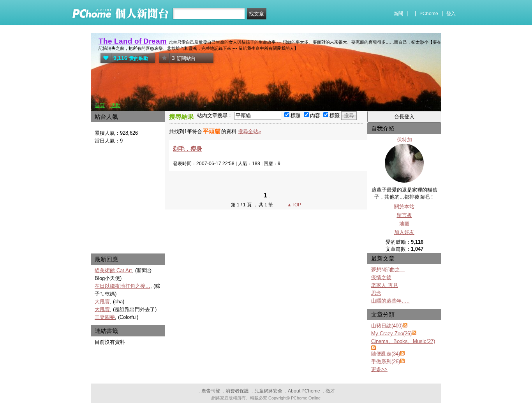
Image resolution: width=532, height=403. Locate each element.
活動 (115, 105)
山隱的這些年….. (390, 301)
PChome (428, 13)
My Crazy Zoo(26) (391, 333)
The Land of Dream (133, 41)
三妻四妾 (105, 317)
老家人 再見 (384, 285)
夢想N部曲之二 (388, 270)
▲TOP (293, 205)
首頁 (100, 105)
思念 (376, 293)
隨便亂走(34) (385, 354)
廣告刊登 (210, 391)
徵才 (330, 391)
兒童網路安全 (268, 391)
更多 (379, 369)
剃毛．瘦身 (187, 148)
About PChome (304, 391)
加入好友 (404, 232)
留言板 (404, 215)
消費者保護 (237, 391)
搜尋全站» (249, 131)
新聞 (398, 13)
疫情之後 (381, 277)
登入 (451, 13)
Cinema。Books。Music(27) (403, 341)
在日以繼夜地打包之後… (122, 286)
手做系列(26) (385, 361)
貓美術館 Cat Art (113, 270)
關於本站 (404, 206)
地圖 (404, 224)
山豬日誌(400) (387, 326)
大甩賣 (102, 301)
